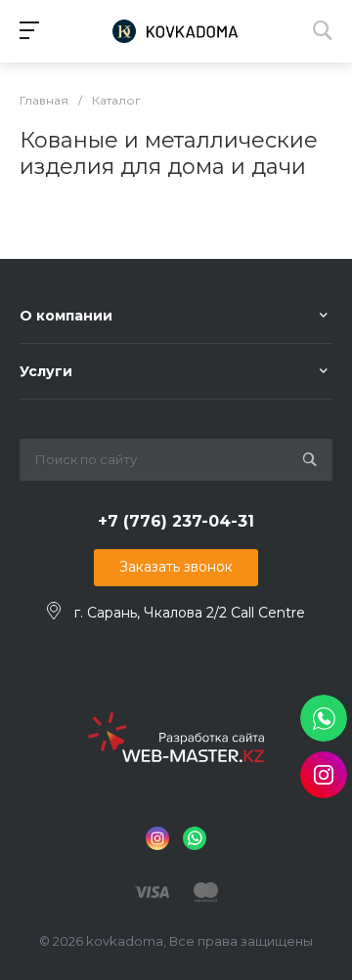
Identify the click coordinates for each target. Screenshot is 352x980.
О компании (66, 315)
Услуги (46, 371)
